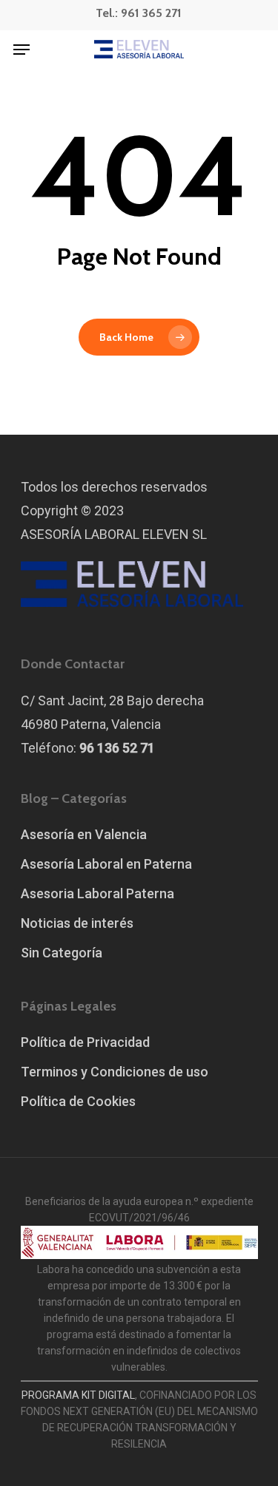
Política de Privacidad (85, 1042)
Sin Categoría (61, 952)
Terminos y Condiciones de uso (114, 1071)
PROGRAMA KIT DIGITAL (78, 1395)
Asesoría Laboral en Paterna (106, 864)
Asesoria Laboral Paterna (97, 893)
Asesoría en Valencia (84, 834)
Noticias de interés (77, 923)
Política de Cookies (78, 1101)
